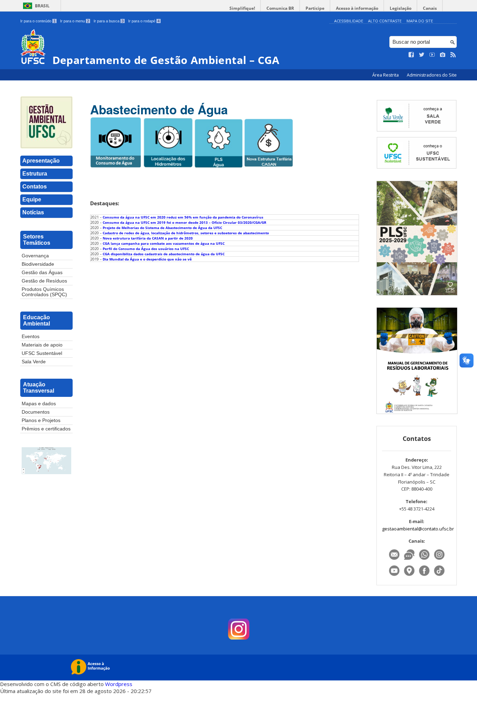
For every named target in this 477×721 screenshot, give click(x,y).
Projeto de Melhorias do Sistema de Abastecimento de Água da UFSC (162, 227)
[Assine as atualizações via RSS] (453, 55)
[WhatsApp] (424, 560)
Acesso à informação (357, 8)
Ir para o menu (74, 21)
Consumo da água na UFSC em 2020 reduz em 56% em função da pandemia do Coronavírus (183, 217)
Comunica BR (280, 8)
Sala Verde (34, 361)
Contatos (34, 187)
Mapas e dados (39, 403)
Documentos (36, 412)
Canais (430, 8)
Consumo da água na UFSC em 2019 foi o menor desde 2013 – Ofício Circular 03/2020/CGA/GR (184, 222)
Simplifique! (242, 8)
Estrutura (34, 174)
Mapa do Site (419, 20)
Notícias (33, 212)
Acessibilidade (348, 20)
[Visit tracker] (46, 461)
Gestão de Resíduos (44, 281)
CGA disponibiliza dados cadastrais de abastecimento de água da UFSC (164, 253)
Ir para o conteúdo (38, 21)
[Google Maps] (409, 576)
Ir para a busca (109, 21)
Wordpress (118, 683)
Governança (35, 255)
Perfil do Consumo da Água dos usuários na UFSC (146, 248)
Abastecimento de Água (159, 109)
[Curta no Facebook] (411, 55)
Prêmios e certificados (46, 428)
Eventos (30, 336)
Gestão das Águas (42, 272)
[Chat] (409, 560)
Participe (315, 8)
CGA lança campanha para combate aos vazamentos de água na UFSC (164, 243)
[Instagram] (439, 560)
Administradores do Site (432, 75)
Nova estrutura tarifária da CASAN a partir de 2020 (148, 238)
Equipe (31, 199)
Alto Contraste (385, 20)
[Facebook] (424, 576)
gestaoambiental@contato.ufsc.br (418, 529)
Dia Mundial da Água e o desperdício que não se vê (147, 259)
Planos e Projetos (41, 420)
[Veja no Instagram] (443, 55)
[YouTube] (394, 576)
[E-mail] (394, 560)
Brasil (42, 6)
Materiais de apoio (42, 345)
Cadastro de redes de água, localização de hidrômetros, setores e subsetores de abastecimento (186, 232)
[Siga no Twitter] (422, 55)
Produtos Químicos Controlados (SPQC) (44, 292)
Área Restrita (386, 75)
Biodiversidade (38, 264)
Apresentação (41, 161)
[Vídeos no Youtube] (432, 55)
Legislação (400, 8)
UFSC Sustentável (42, 353)
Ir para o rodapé (144, 21)
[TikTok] (439, 576)
